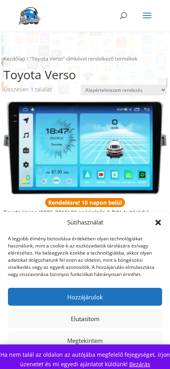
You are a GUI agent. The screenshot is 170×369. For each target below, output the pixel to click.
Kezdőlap (14, 58)
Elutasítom (85, 319)
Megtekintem (85, 340)
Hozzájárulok (85, 297)
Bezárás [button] (139, 364)
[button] (158, 222)
